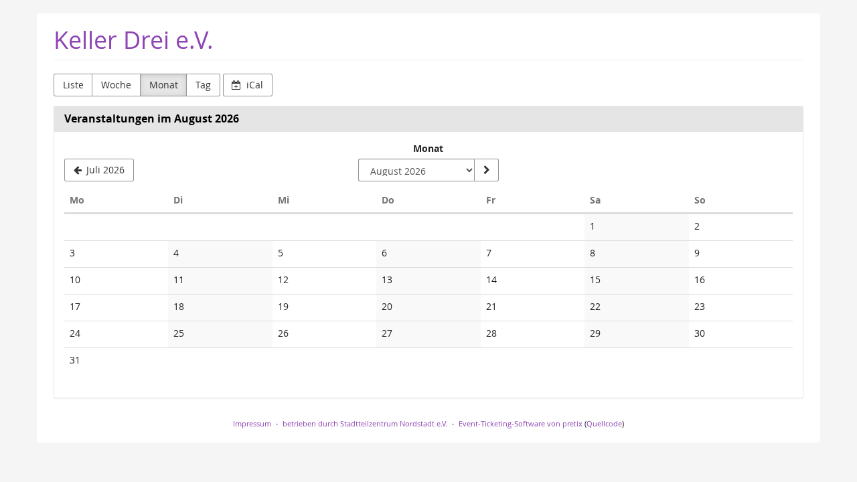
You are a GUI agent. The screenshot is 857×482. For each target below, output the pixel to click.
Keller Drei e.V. (134, 39)
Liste (73, 84)
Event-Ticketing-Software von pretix (520, 423)
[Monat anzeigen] (486, 170)
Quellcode (604, 423)
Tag (203, 84)
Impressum (252, 423)
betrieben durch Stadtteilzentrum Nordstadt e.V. (365, 423)
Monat (163, 84)
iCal (253, 84)
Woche (116, 84)
